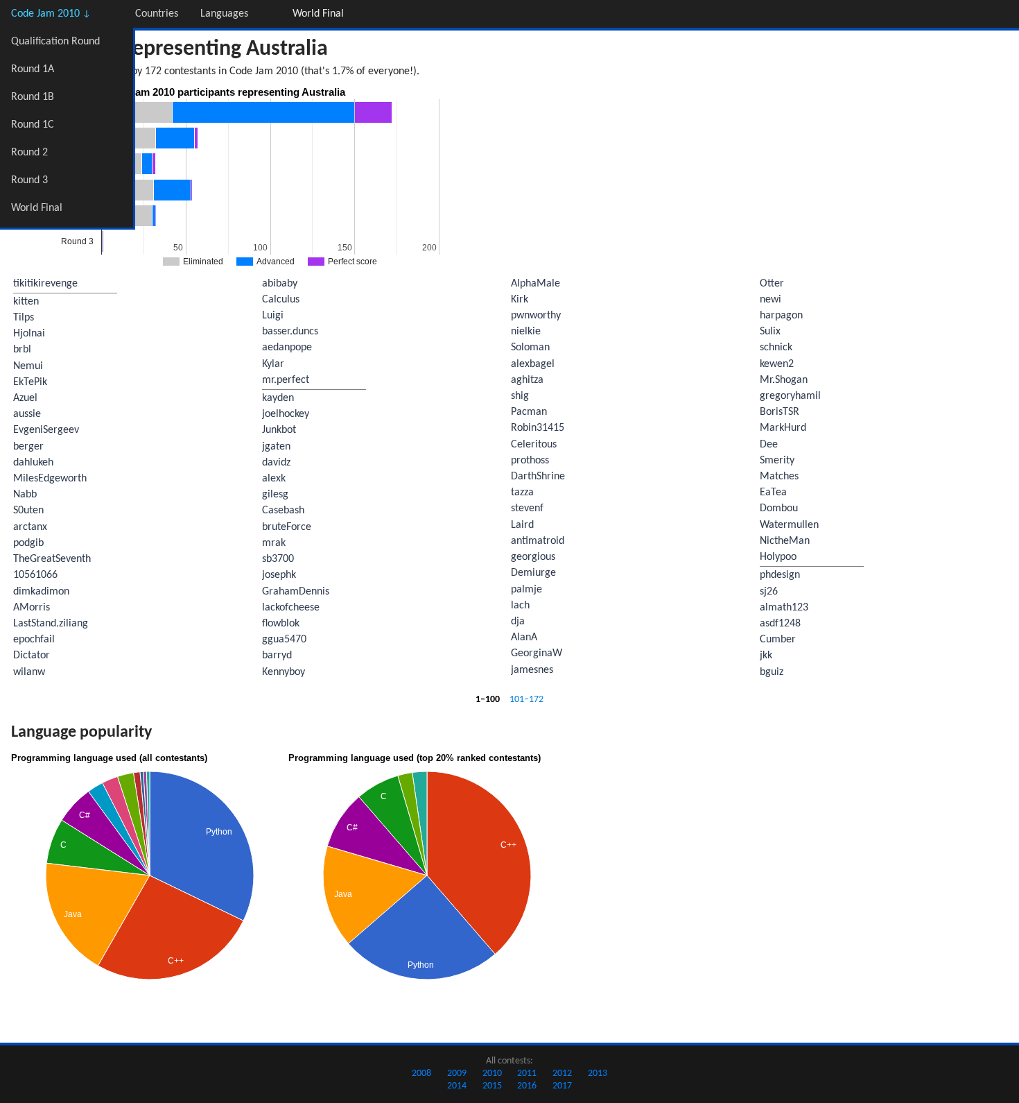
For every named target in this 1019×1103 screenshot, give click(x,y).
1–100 (488, 699)
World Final (36, 208)
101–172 (526, 699)
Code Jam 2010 (51, 13)
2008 (421, 1073)
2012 (562, 1073)
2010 (492, 1073)
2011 (527, 1073)
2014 (457, 1086)
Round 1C (32, 124)
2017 (562, 1086)
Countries (156, 13)
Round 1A (32, 69)
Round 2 (29, 152)
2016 (527, 1086)
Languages (224, 13)
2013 (597, 1073)
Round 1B (32, 97)
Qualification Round (55, 41)
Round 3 (29, 180)
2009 (457, 1073)
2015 (492, 1086)
